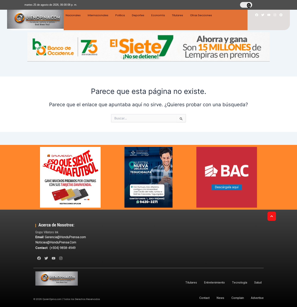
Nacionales (73, 15)
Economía (158, 15)
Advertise (257, 298)
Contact (204, 298)
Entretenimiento (214, 282)
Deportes (138, 15)
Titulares (177, 15)
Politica (120, 15)
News (220, 298)
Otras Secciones (201, 15)
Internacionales (98, 15)
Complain (237, 298)
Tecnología (239, 282)
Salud (258, 282)
